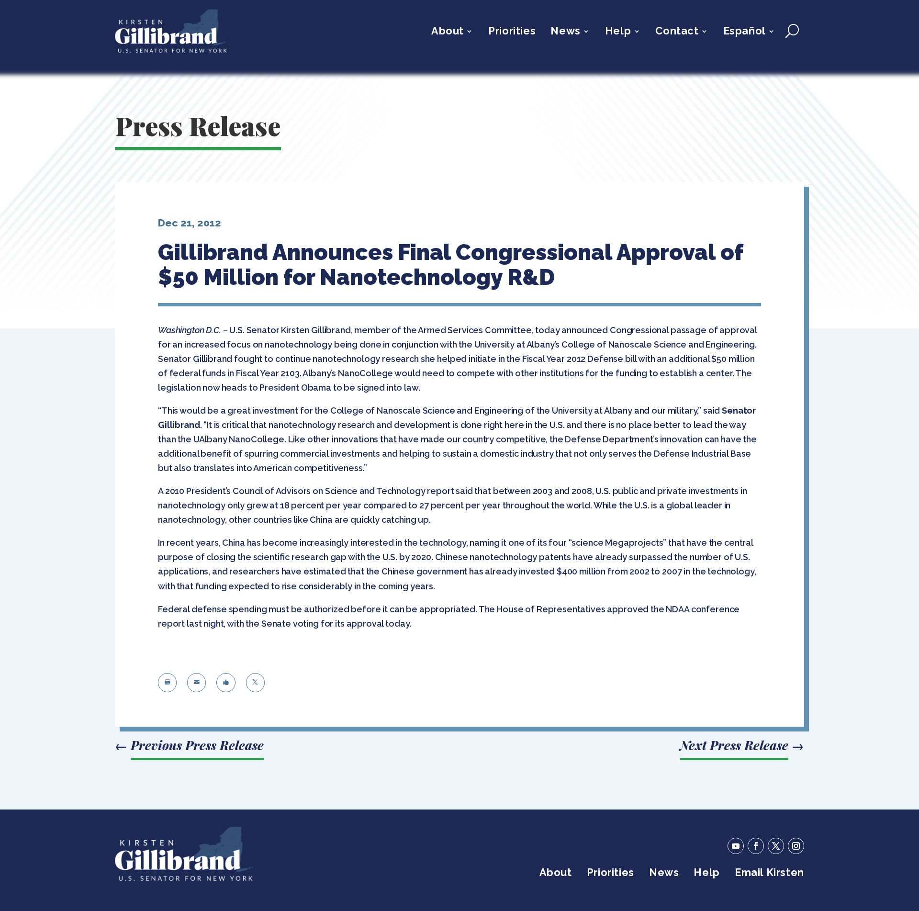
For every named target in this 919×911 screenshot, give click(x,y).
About (447, 32)
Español (744, 32)
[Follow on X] (776, 846)
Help (618, 32)
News (565, 32)
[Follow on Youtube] (736, 846)
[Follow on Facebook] (756, 846)
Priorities (512, 32)
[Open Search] (792, 31)
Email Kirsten (769, 873)
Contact (676, 32)
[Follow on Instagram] (796, 846)
